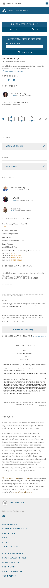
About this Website (12, 571)
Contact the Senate (12, 553)
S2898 (13, 255)
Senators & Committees (14, 529)
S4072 (13, 260)
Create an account (10, 478)
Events (5, 542)
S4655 (13, 258)
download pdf (41, 336)
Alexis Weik (16, 209)
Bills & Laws (8, 533)
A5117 (4, 227)
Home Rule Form (10, 562)
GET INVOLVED (9, 576)
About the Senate (11, 547)
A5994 (19, 260)
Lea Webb (15, 198)
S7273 (13, 253)
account (25, 478)
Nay (38, 29)
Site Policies (9, 567)
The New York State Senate (13, 3)
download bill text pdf (14, 71)
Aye (16, 29)
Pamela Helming (18, 187)
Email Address (13, 43)
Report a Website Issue (14, 558)
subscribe (27, 52)
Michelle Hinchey (18, 93)
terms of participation (22, 492)
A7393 (18, 255)
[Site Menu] (46, 3)
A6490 (19, 258)
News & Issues (9, 524)
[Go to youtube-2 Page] (3, 516)
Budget (6, 538)
